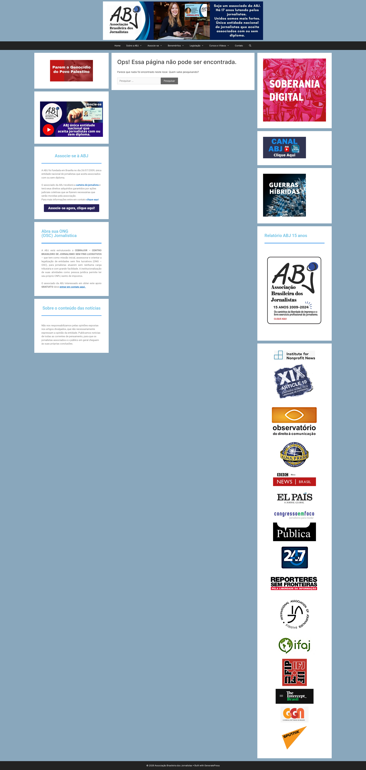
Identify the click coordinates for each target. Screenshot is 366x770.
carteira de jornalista (87, 184)
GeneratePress (212, 765)
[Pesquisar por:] (139, 80)
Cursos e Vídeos (217, 45)
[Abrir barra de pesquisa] (250, 45)
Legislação (195, 45)
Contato (239, 45)
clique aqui (92, 199)
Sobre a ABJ (132, 45)
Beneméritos (174, 45)
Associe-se (153, 45)
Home (118, 45)
